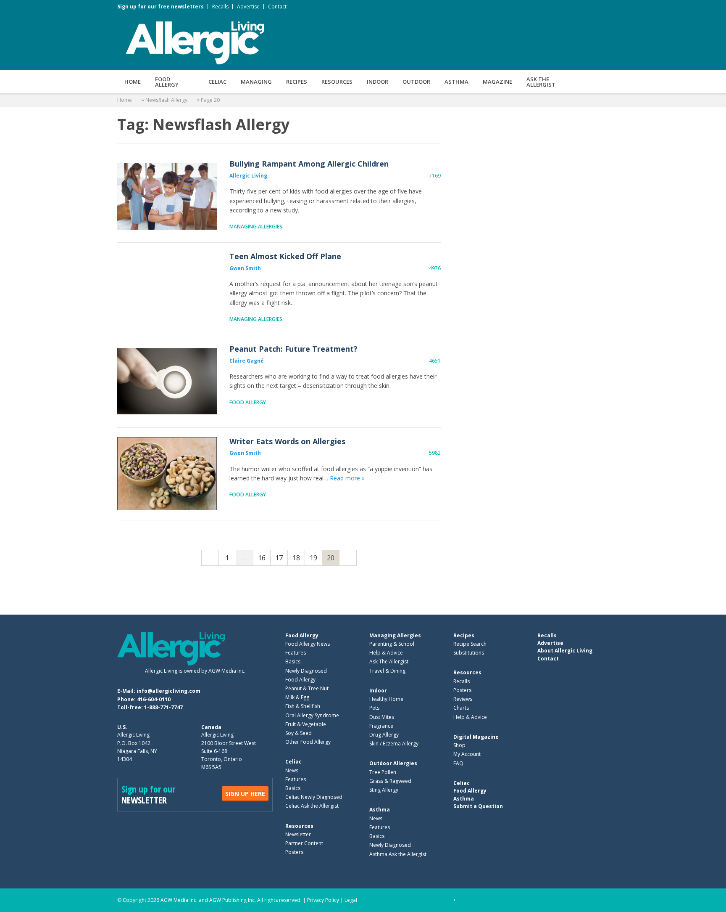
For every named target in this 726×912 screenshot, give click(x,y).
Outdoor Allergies (393, 763)
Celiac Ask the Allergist (312, 805)
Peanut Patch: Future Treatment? (167, 381)
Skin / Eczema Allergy (393, 743)
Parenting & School (391, 643)
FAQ (458, 763)
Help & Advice (386, 652)
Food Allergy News (307, 643)
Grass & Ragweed (390, 781)
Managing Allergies (255, 226)
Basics (292, 661)
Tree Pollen (382, 772)
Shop (459, 745)
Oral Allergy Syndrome (312, 715)
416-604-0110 (154, 699)
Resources (336, 81)
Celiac (217, 81)
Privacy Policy (323, 900)
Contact (277, 6)
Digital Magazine (476, 736)
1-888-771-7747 (163, 707)
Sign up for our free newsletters (160, 6)
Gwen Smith (245, 268)
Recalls (220, 6)
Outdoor (416, 81)
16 (262, 557)
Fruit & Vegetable (305, 724)
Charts (461, 707)
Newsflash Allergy (166, 99)
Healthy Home (386, 699)
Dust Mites (381, 717)
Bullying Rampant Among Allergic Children (167, 196)
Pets (374, 707)
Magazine (497, 81)
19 (313, 557)
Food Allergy (167, 81)
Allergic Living (248, 175)
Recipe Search (470, 643)
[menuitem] (132, 81)
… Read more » (344, 478)
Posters (294, 852)
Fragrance (381, 725)
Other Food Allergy (308, 741)
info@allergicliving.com (168, 691)
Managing (256, 81)
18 (296, 557)
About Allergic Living (564, 650)
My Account (467, 754)
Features (295, 652)
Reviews (462, 699)
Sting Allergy (383, 789)
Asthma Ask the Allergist (397, 854)
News (291, 770)
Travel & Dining (387, 670)
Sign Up (245, 794)
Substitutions (468, 652)
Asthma (456, 81)
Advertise (248, 6)
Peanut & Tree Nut (307, 688)
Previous (210, 557)
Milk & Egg (297, 697)
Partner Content (304, 843)
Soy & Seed (298, 733)
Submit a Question (478, 806)
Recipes (296, 81)
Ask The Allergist (388, 661)
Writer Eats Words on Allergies (167, 474)
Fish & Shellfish (302, 706)
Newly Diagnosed (306, 670)
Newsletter (298, 834)
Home (132, 81)
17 (279, 557)
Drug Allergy (384, 734)
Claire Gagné (246, 360)
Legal (351, 900)
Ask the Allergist (540, 81)
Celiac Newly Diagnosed (313, 797)
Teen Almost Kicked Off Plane (167, 288)
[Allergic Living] (195, 42)
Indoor (377, 81)
